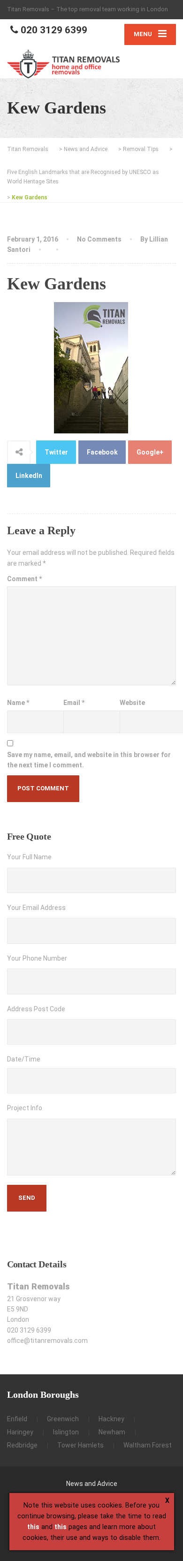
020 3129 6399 (52, 30)
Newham (112, 1432)
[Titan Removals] (63, 64)
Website (132, 702)
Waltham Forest (147, 1445)
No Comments (99, 239)
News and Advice (91, 1483)
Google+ (150, 452)
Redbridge (22, 1445)
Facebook (102, 452)
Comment (24, 579)
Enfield (17, 1419)
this (33, 1527)
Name (18, 702)
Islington (66, 1432)
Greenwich (63, 1419)
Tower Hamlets (80, 1445)
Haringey (20, 1432)
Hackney (111, 1419)
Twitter (56, 452)
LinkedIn (28, 475)
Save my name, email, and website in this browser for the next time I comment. (89, 760)
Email (73, 702)
